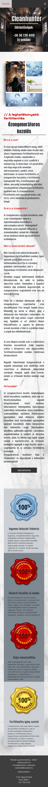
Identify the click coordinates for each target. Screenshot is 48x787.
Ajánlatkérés (24, 470)
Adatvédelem (24, 772)
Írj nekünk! (24, 40)
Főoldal (6, 3)
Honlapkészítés (19, 765)
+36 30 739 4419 (24, 35)
